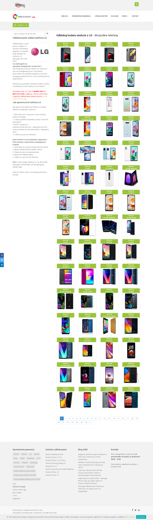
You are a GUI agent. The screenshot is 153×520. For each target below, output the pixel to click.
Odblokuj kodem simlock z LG (74, 35)
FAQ (14, 484)
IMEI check (49, 513)
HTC (38, 458)
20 (58, 422)
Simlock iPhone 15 (52, 475)
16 (123, 418)
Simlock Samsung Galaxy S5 (55, 463)
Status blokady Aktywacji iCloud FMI (27, 479)
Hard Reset (37, 513)
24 (77, 422)
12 (105, 418)
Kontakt (135, 16)
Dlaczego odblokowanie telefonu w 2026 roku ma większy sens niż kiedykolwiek (91, 488)
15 (118, 418)
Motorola (30, 458)
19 (137, 418)
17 (128, 418)
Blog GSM (114, 16)
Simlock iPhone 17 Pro (53, 457)
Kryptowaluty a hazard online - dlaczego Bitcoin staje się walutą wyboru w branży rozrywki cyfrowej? (92, 480)
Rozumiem (141, 517)
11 (100, 418)
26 (86, 422)
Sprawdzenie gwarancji (81, 16)
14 (114, 418)
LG (30, 454)
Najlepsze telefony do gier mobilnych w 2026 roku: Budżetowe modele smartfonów (92, 456)
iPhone (16, 454)
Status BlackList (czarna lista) (24, 471)
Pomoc (124, 16)
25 (81, 422)
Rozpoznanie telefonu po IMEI (25, 475)
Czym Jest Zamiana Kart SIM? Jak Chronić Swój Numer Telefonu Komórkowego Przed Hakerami (90, 472)
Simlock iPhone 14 (52, 472)
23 (72, 422)
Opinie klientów (101, 16)
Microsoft (30, 467)
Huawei (24, 462)
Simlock (64, 16)
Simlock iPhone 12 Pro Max (55, 460)
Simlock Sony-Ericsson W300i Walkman (59, 469)
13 (109, 418)
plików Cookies (129, 517)
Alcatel (36, 454)
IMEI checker (29, 513)
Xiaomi (24, 454)
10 (95, 418)
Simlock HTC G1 (51, 466)
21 (63, 422)
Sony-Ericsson (19, 467)
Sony (15, 458)
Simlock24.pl (17, 513)
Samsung (33, 462)
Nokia (22, 458)
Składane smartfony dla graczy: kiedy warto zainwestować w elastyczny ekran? (91, 464)
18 (132, 418)
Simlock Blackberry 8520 (54, 454)
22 (68, 422)
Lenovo (16, 462)
